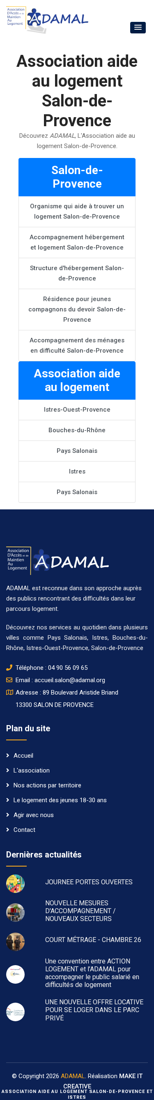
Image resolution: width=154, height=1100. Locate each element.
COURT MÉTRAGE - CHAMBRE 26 (93, 940)
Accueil (23, 755)
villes (12, 637)
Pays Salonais (77, 451)
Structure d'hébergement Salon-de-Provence (77, 273)
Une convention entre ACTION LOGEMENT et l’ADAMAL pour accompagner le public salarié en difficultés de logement (92, 973)
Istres (77, 471)
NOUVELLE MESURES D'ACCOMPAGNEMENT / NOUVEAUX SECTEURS (80, 911)
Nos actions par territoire (47, 785)
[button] (138, 27)
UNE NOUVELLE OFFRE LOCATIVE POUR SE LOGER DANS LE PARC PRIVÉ (94, 1010)
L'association (32, 770)
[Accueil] (57, 560)
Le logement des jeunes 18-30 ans (60, 800)
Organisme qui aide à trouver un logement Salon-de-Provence (77, 211)
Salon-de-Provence (117, 648)
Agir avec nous (34, 815)
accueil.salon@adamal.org (69, 680)
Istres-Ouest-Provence (77, 409)
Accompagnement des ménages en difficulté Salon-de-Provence (77, 345)
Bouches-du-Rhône (77, 430)
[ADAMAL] (47, 20)
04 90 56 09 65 (67, 667)
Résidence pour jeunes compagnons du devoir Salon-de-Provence (77, 309)
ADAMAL (73, 1076)
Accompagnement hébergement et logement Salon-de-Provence (77, 242)
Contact (24, 830)
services (61, 627)
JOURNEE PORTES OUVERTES (89, 882)
